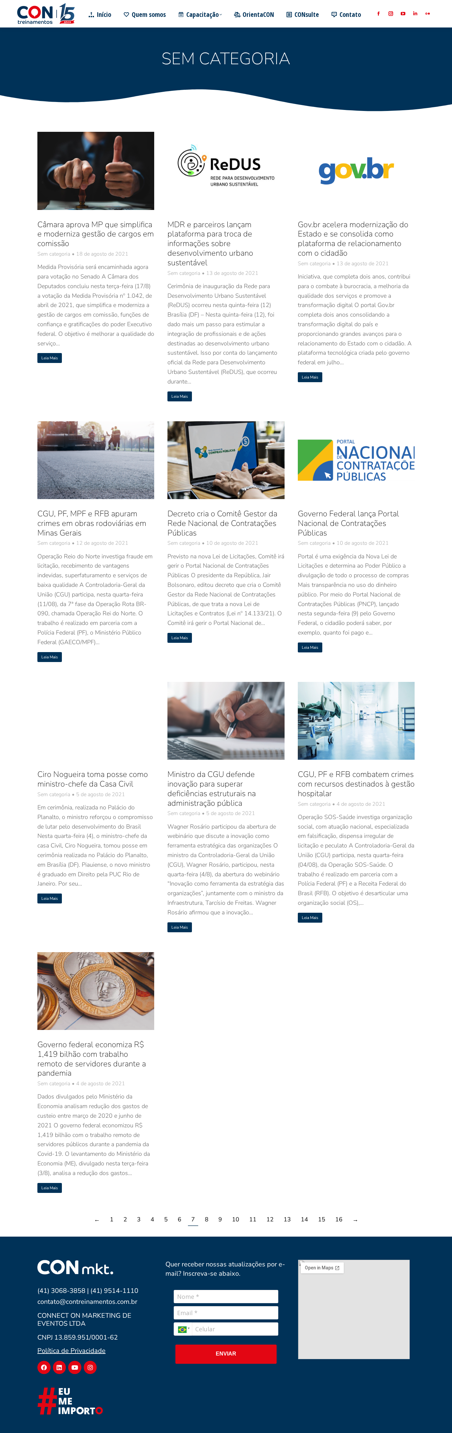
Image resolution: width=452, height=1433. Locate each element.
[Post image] (95, 171)
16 (338, 1219)
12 (270, 1219)
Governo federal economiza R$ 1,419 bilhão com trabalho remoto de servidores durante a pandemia (91, 1058)
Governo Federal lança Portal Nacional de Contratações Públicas (348, 523)
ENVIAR (226, 1353)
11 (252, 1219)
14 (304, 1219)
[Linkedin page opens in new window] (415, 14)
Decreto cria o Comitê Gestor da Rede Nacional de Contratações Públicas (222, 523)
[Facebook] (44, 1367)
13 (287, 1219)
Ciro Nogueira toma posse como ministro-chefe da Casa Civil (92, 779)
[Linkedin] (59, 1367)
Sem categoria (53, 254)
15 (321, 1219)
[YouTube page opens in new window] (403, 14)
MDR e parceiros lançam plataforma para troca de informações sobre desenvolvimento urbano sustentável (210, 243)
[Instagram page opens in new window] (390, 14)
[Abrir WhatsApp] (435, 1416)
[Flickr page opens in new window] (427, 14)
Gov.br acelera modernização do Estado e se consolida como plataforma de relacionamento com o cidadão (353, 238)
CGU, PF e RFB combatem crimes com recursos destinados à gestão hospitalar (356, 784)
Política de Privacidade (71, 1350)
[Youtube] (74, 1367)
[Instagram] (90, 1367)
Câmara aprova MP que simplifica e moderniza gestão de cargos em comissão (95, 234)
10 (235, 1219)
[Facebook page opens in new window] (378, 14)
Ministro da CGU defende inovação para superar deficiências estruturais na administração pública (211, 788)
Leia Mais (49, 358)
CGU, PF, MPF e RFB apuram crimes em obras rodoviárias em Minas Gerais (91, 523)
